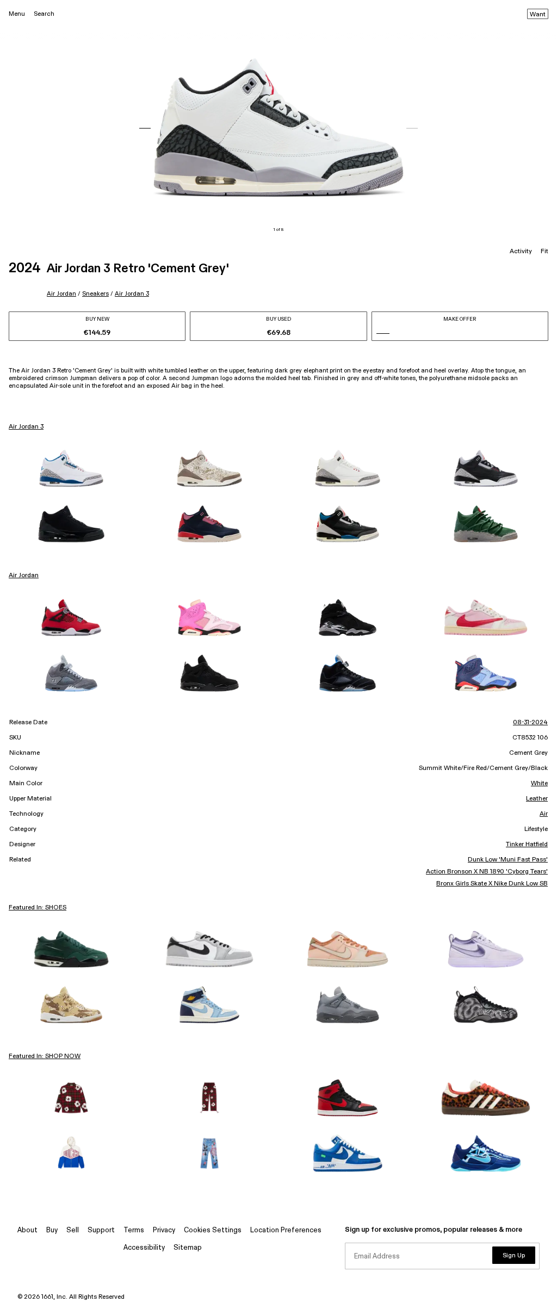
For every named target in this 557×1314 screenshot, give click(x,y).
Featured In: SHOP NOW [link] (45, 1056)
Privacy (164, 1230)
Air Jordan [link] (24, 575)
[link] (71, 468)
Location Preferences (285, 1230)
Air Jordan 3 (132, 294)
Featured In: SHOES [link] (37, 907)
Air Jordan (61, 294)
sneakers (95, 294)
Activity (521, 251)
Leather (537, 799)
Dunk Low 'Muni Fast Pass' (508, 860)
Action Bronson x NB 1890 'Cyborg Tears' (487, 872)
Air (544, 814)
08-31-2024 (530, 722)
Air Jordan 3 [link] (26, 427)
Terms (133, 1230)
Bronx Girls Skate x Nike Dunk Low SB (492, 884)
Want (538, 14)
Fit (544, 251)
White (539, 783)
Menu (17, 14)
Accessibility (144, 1247)
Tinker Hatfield (527, 844)
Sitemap (188, 1247)
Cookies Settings (213, 1230)
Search (44, 14)
